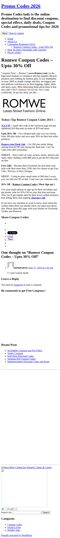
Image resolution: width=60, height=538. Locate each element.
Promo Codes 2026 (20, 6)
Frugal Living (14, 527)
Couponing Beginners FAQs (21, 44)
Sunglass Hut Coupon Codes (21, 359)
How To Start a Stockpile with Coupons (26, 49)
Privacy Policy (14, 52)
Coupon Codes (14, 524)
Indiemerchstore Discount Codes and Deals (28, 361)
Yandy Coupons (15, 353)
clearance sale (38, 198)
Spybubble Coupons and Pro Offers (24, 350)
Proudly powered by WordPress (16, 535)
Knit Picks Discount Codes (20, 356)
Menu (4, 33)
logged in (18, 285)
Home (10, 38)
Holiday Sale (13, 530)
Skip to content (16, 33)
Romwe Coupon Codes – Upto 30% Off (33, 47)
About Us (12, 41)
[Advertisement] (13, 417)
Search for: (6, 512)
